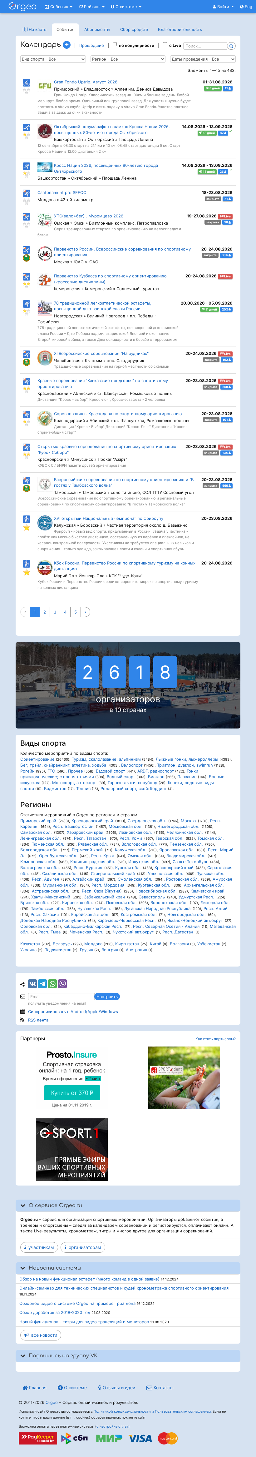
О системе (126, 6)
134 (225, 453)
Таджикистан (58, 949)
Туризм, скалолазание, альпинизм (106, 759)
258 (225, 387)
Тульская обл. (210, 873)
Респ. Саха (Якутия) (102, 890)
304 (225, 255)
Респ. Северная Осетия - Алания (166, 926)
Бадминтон (55, 788)
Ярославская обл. (177, 849)
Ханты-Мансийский (50, 896)
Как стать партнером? (215, 1039)
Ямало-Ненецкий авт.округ (195, 920)
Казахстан (30, 943)
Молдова (93, 943)
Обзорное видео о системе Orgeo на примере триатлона (77, 1303)
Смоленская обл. (135, 879)
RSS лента (38, 1019)
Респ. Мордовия (107, 885)
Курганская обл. (154, 885)
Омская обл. (140, 855)
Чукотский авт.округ (133, 931)
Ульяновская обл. (165, 873)
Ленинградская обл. (40, 838)
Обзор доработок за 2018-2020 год (54, 1312)
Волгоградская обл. (40, 867)
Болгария (179, 943)
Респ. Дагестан (177, 931)
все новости (43, 1335)
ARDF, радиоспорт (155, 770)
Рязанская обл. (93, 844)
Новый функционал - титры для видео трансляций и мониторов (84, 1321)
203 (225, 309)
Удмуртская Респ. (196, 896)
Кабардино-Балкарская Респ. (92, 926)
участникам (40, 1247)
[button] (223, 6)
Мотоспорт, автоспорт (74, 782)
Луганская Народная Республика (157, 908)
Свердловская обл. (147, 820)
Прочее (75, 770)
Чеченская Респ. (86, 931)
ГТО (51, 770)
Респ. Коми (131, 838)
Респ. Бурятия (88, 867)
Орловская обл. (36, 926)
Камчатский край (207, 890)
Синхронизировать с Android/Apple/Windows (73, 1011)
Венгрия (109, 949)
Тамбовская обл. (47, 908)
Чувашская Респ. (94, 908)
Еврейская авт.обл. (90, 914)
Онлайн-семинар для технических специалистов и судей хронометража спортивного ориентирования (124, 1287)
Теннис (83, 788)
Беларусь (62, 943)
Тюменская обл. (48, 844)
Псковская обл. (121, 902)
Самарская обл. (36, 832)
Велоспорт (132, 765)
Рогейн (27, 770)
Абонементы (97, 29)
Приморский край (38, 820)
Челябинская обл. (185, 832)
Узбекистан (208, 943)
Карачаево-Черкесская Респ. (126, 920)
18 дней (208, 133)
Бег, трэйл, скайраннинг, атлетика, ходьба (63, 765)
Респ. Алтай (216, 908)
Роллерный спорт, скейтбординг (134, 788)
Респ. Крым (103, 855)
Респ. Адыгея (45, 879)
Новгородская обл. (186, 914)
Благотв (180, 29)
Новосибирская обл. (156, 890)
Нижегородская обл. (178, 826)
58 (226, 222)
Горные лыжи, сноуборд (132, 782)
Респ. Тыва (49, 931)
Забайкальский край (104, 896)
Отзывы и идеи (118, 1387)
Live (227, 216)
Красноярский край (174, 867)
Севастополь (152, 896)
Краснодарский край (92, 820)
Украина (28, 949)
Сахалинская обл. (60, 873)
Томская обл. (210, 838)
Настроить (107, 996)
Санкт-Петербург (190, 861)
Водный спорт (121, 776)
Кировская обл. (77, 902)
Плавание (187, 776)
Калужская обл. (130, 849)
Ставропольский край (113, 873)
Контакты (163, 1387)
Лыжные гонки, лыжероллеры (187, 759)
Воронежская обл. (169, 902)
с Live (175, 45)
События (59, 6)
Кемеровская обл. (38, 861)
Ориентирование (37, 759)
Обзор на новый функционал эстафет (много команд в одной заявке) (89, 1278)
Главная (37, 1387)
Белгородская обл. (39, 849)
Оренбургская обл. (58, 855)
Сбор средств (134, 29)
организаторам (83, 1247)
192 (226, 359)
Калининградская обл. (92, 861)
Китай (155, 943)
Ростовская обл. (182, 879)
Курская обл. (128, 867)
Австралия (136, 949)
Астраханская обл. (50, 890)
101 (226, 419)
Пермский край (87, 849)
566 (225, 485)
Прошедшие (91, 45)
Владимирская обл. (185, 855)
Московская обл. (126, 826)
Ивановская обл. (135, 832)
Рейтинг (92, 6)
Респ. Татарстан (90, 838)
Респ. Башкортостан (73, 826)
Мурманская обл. (60, 885)
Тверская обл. (169, 838)
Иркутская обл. (143, 861)
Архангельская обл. (204, 885)
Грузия (86, 949)
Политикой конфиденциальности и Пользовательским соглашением (152, 1411)
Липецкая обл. (215, 902)
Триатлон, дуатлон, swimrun (185, 765)
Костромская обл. (139, 914)
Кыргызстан (127, 943)
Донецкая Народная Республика (53, 920)
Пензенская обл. (186, 844)
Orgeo (52, 1402)
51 (226, 199)
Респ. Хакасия (45, 914)
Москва (188, 820)
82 (222, 133)
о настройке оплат (112, 1426)
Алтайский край (88, 879)
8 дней (214, 88)
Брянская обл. (34, 902)
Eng (248, 6)
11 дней (211, 309)
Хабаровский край (85, 832)
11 (227, 88)
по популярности (136, 45)
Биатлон (156, 776)
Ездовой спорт (110, 770)
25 (222, 171)
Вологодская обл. (139, 844)
